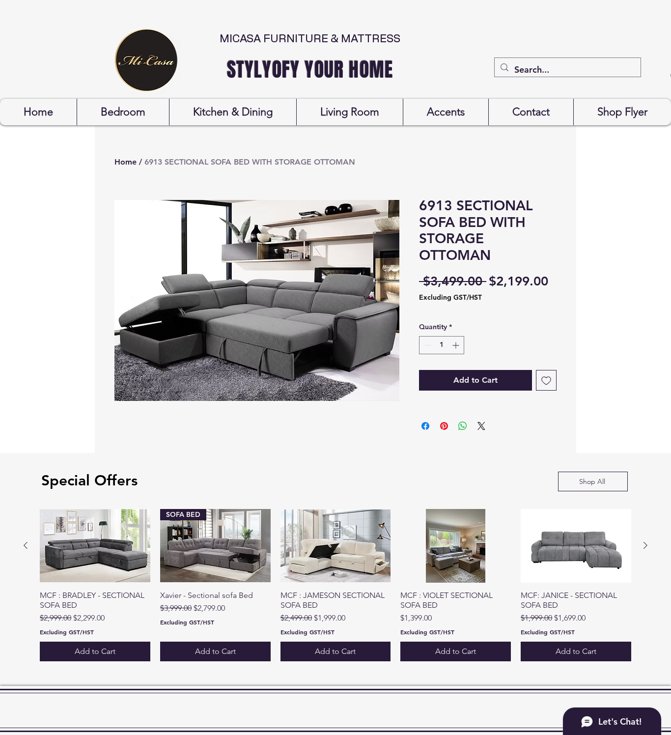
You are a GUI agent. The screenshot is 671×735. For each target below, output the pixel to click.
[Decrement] (426, 345)
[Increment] (456, 345)
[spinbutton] (441, 345)
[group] (335, 585)
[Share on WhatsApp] (463, 426)
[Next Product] (645, 545)
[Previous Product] (25, 545)
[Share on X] (481, 426)
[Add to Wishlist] (546, 380)
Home (125, 162)
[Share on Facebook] (425, 426)
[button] (123, 112)
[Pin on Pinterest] (444, 426)
